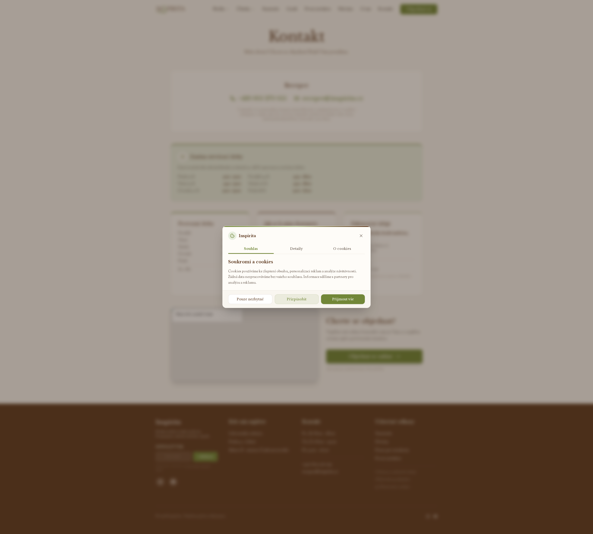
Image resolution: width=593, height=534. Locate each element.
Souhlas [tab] (251, 249)
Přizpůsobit (296, 299)
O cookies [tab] (342, 249)
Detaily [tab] (296, 249)
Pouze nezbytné (250, 299)
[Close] (361, 235)
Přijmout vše (343, 299)
